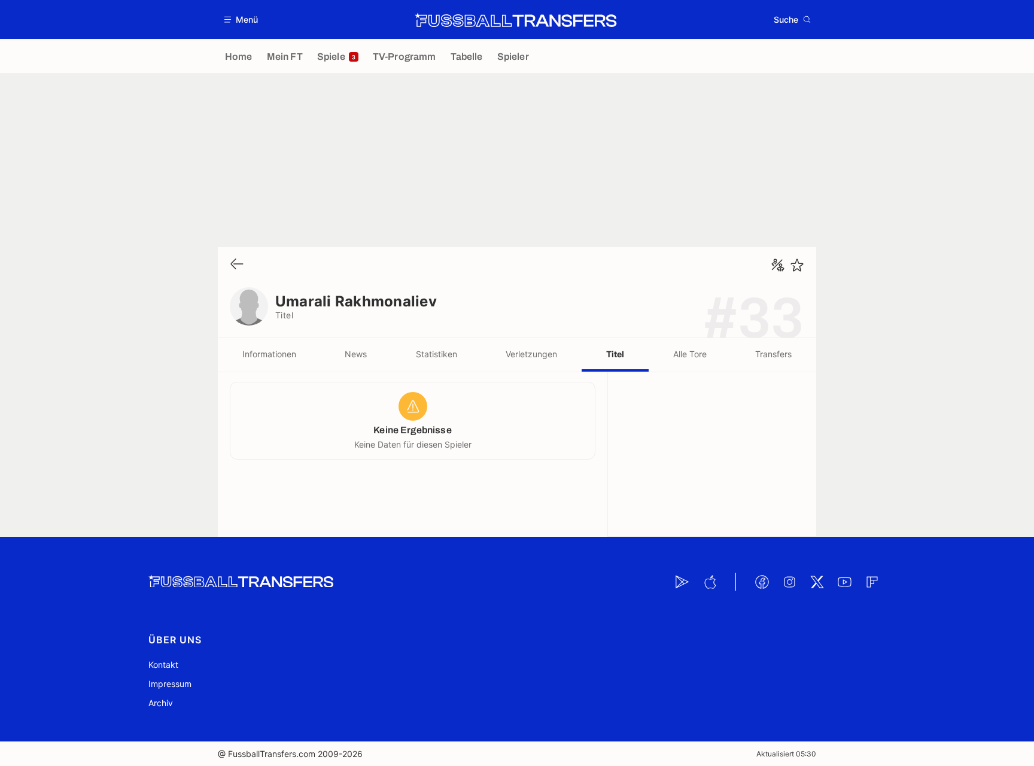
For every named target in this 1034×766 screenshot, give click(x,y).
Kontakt (163, 664)
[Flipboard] (872, 582)
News (356, 354)
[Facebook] (762, 582)
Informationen (269, 354)
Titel (615, 354)
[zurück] (237, 265)
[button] (241, 19)
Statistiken (436, 354)
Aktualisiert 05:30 (786, 753)
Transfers (773, 354)
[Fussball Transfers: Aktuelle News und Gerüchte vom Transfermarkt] (516, 20)
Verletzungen (531, 354)
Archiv (160, 703)
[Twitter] (817, 582)
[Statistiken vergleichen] (778, 265)
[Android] (682, 582)
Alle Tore (690, 354)
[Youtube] (844, 582)
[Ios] (710, 582)
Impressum (169, 684)
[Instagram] (789, 582)
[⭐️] (797, 265)
